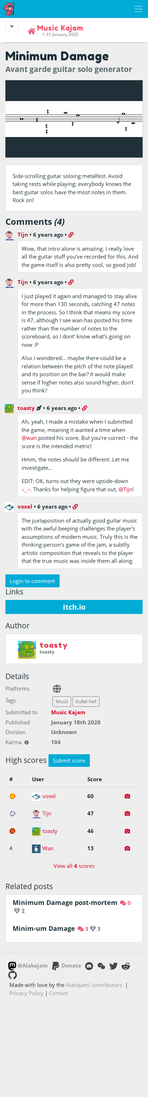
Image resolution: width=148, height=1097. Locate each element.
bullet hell (85, 701)
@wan (29, 437)
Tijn (23, 234)
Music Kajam (68, 712)
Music (62, 701)
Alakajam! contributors (94, 984)
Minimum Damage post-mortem (65, 902)
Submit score (69, 760)
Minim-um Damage (44, 928)
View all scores (74, 865)
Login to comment (32, 580)
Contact (58, 993)
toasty (26, 407)
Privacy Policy (26, 993)
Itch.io (74, 607)
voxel (25, 506)
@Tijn (125, 489)
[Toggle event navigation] (12, 27)
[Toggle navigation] (138, 9)
